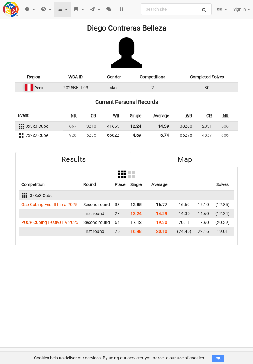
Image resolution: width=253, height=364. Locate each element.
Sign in (240, 9)
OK (218, 358)
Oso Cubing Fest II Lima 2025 (49, 204)
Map (184, 159)
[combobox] (176, 9)
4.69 (137, 135)
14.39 (163, 126)
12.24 (135, 126)
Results (73, 159)
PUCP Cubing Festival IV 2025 (49, 222)
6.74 (164, 135)
